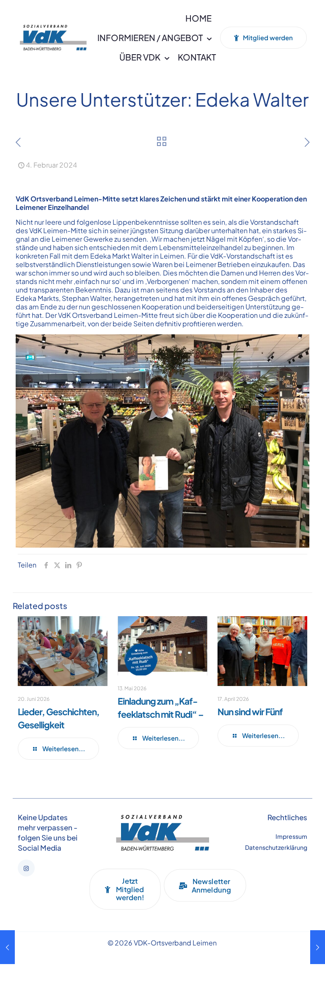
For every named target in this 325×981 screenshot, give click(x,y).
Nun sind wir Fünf (250, 711)
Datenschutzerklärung (276, 847)
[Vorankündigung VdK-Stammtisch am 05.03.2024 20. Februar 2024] (317, 947)
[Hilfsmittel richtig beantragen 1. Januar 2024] (7, 947)
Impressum (291, 836)
